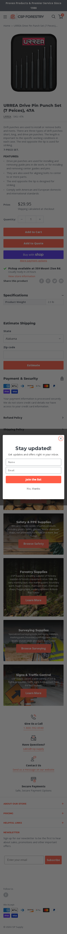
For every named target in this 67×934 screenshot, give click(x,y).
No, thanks (33, 488)
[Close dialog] (60, 438)
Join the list (33, 479)
